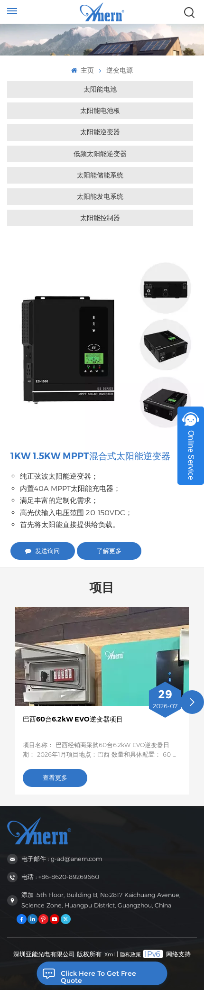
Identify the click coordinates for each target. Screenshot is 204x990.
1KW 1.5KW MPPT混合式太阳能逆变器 (90, 456)
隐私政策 (130, 954)
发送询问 (47, 551)
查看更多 (55, 777)
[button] (192, 702)
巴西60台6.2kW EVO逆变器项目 (73, 719)
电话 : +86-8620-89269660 (60, 876)
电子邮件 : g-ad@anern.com (61, 858)
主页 (86, 70)
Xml (109, 954)
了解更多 (109, 551)
